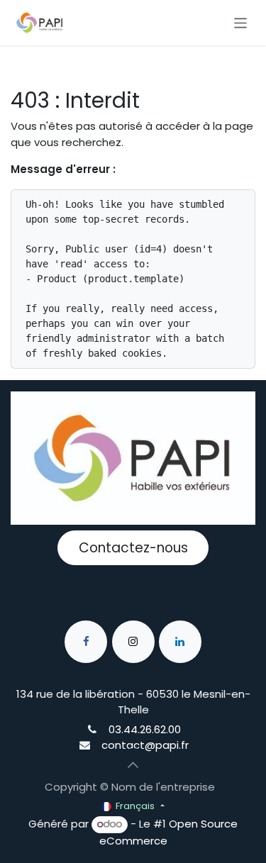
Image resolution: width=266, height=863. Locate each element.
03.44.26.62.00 (145, 729)
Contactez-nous (133, 547)
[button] (133, 765)
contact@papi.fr (145, 744)
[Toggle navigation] (241, 22)
